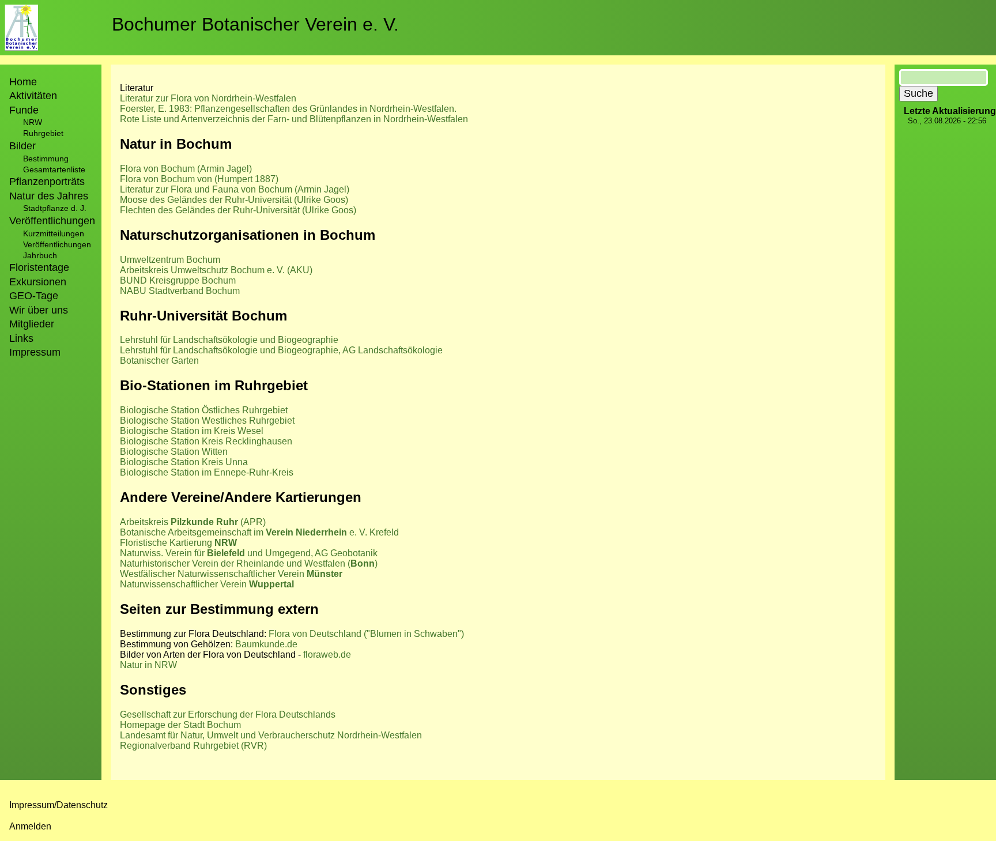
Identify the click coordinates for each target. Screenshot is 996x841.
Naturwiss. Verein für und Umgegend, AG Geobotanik (249, 553)
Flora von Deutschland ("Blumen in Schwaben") (366, 634)
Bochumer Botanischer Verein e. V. (255, 24)
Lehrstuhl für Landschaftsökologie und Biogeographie (229, 340)
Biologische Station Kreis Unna (184, 462)
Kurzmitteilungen (53, 233)
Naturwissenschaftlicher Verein (207, 584)
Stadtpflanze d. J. (54, 208)
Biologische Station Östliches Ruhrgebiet (204, 410)
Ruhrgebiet (43, 133)
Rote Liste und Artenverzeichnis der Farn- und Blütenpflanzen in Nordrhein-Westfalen (294, 119)
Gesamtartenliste (54, 169)
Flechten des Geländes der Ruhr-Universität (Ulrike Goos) (238, 210)
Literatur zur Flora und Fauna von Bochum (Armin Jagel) (234, 189)
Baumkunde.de (266, 644)
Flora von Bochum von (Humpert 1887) (199, 179)
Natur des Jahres (48, 196)
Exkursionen (37, 282)
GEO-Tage (33, 295)
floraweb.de (327, 654)
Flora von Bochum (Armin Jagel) (186, 169)
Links (21, 338)
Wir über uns (38, 310)
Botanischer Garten (159, 360)
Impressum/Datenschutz (58, 805)
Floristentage (39, 267)
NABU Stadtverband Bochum (180, 291)
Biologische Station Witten (174, 452)
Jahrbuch (40, 255)
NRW (32, 122)
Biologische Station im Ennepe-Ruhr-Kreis (206, 472)
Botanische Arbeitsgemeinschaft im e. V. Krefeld (259, 532)
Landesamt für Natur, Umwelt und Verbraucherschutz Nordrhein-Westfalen (271, 735)
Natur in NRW (148, 665)
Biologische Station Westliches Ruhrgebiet (207, 420)
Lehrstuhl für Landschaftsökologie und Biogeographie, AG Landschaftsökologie (281, 350)
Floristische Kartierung (178, 543)
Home (23, 82)
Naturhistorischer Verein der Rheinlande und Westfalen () (249, 563)
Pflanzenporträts (47, 181)
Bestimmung (46, 158)
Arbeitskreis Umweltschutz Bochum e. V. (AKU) (216, 270)
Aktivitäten (33, 95)
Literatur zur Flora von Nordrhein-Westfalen (208, 98)
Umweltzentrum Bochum (170, 260)
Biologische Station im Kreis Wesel (191, 431)
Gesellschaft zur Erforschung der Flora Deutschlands (227, 714)
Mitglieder (31, 324)
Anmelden (30, 826)
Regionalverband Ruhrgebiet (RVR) (193, 746)
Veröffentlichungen (57, 244)
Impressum (35, 352)
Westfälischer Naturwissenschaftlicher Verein (231, 574)
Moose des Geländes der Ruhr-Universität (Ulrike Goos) (234, 200)
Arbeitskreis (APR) (193, 522)
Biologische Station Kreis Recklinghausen (206, 441)
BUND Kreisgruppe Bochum (178, 280)
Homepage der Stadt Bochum (180, 725)
